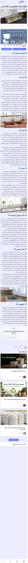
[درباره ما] (10, 561)
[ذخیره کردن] (13, 26)
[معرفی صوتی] (24, 561)
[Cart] (1, 2)
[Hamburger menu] (26, 2)
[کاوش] (17, 561)
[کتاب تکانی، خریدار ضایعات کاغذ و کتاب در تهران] (24, 376)
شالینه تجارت (20, 433)
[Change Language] (4, 2)
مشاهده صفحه (10, 338)
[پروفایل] (3, 561)
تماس (19, 49)
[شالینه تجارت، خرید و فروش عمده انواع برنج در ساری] (24, 433)
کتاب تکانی (21, 376)
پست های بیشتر (14, 440)
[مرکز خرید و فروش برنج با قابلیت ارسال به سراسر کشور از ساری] (14, 417)
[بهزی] (21, 2)
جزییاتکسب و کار (5, 49)
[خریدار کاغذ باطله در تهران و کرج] (14, 361)
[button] (14, 444)
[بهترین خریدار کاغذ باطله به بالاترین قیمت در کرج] (14, 389)
